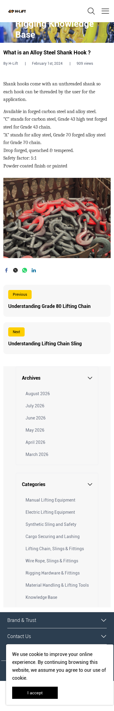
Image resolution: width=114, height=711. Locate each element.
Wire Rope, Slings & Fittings (52, 560)
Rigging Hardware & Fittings (53, 573)
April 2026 (35, 442)
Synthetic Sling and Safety (51, 524)
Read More (57, 301)
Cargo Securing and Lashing (53, 536)
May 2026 (35, 430)
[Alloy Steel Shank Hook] (57, 217)
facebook (6, 270)
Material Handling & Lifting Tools (57, 585)
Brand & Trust (21, 620)
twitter (15, 270)
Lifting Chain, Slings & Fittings (55, 548)
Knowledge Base (41, 597)
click (57, 32)
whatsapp (25, 270)
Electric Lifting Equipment (50, 512)
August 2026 (38, 393)
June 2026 (36, 418)
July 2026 (35, 405)
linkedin (34, 270)
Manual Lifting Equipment (50, 500)
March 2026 (37, 454)
